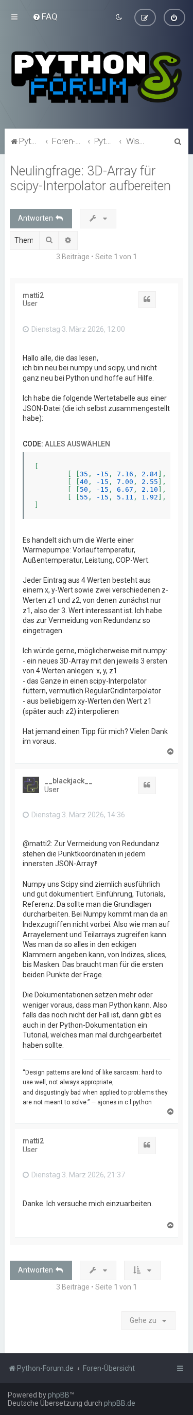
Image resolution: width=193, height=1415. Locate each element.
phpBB (58, 1395)
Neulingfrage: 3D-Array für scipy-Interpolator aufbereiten (90, 178)
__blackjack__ (68, 781)
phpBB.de (119, 1403)
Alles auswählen (77, 444)
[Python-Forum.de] (96, 77)
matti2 (33, 295)
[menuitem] (45, 16)
